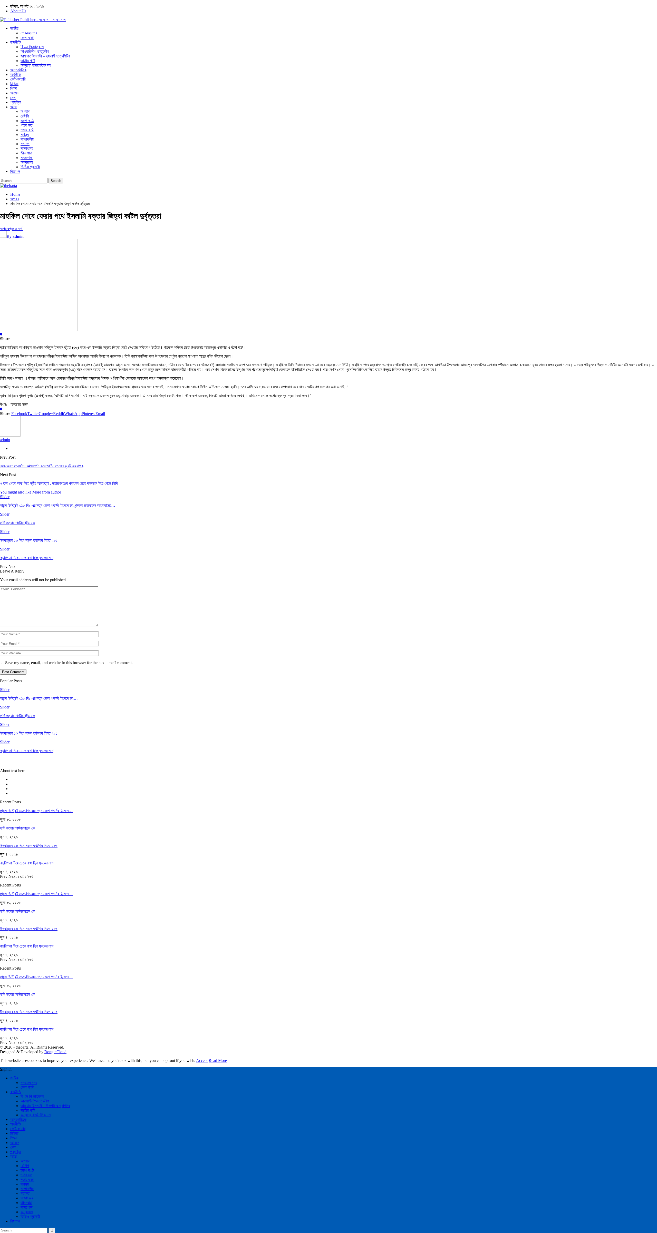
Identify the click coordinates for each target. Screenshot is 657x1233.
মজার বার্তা (27, 130)
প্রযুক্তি (15, 102)
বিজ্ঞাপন (15, 171)
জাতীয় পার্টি (28, 60)
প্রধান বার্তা (16, 228)
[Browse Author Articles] (10, 435)
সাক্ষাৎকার (27, 148)
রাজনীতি (15, 42)
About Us (18, 11)
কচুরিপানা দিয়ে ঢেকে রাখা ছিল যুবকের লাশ (26, 863)
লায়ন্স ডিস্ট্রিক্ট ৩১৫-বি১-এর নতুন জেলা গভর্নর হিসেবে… (36, 810)
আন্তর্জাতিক (18, 70)
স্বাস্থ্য (25, 134)
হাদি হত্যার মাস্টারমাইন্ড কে (17, 828)
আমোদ (14, 93)
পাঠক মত (26, 125)
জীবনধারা (26, 153)
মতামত (25, 144)
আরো (13, 107)
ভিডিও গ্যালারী (30, 167)
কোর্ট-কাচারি (17, 79)
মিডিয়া (14, 84)
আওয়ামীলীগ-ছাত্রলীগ (35, 51)
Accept (202, 1060)
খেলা (13, 97)
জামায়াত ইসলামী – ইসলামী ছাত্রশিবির (45, 56)
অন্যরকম (27, 162)
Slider (4, 497)
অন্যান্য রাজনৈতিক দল (36, 65)
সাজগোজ (27, 157)
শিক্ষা (13, 88)
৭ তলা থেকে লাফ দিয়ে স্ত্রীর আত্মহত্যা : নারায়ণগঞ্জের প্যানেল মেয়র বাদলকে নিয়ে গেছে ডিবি (59, 483)
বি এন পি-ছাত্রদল (32, 47)
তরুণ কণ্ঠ (27, 121)
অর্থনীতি (15, 74)
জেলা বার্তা (27, 37)
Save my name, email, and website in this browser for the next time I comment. (69, 662)
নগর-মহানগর (29, 33)
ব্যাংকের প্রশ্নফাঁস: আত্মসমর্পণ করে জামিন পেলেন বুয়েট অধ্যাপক (41, 466)
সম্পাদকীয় (27, 139)
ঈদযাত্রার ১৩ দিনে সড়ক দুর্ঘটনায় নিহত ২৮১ (28, 845)
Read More (218, 1060)
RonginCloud (55, 1052)
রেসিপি (25, 116)
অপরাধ (25, 111)
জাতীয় (14, 28)
